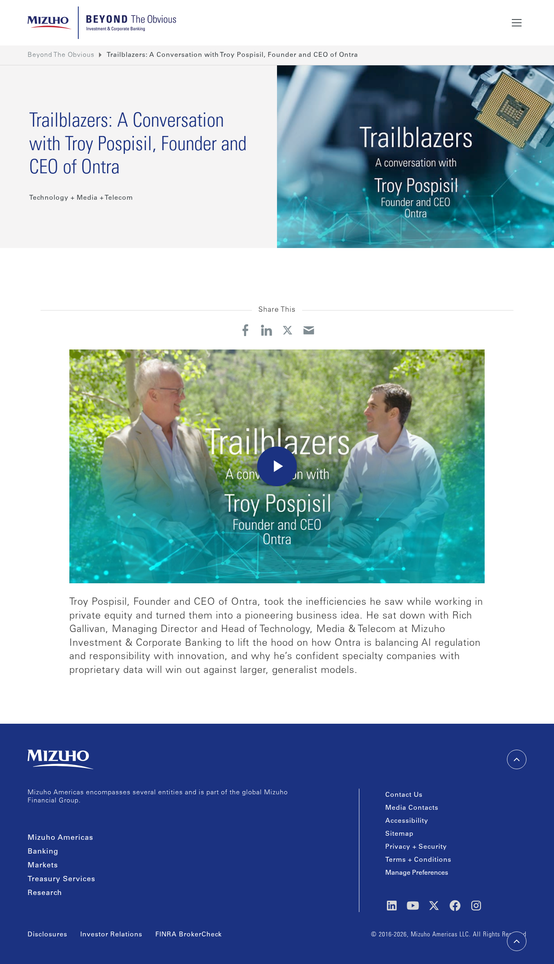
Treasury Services (61, 879)
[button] (516, 22)
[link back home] (60, 759)
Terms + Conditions (418, 860)
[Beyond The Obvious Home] (130, 22)
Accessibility (406, 821)
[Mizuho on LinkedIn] (391, 905)
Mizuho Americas (60, 838)
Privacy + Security (416, 847)
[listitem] (232, 55)
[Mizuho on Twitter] (433, 905)
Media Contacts (411, 808)
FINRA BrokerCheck (188, 935)
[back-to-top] (516, 941)
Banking (43, 852)
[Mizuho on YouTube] (412, 905)
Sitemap (399, 834)
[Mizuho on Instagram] (476, 905)
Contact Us (404, 795)
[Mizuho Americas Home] (49, 22)
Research (45, 893)
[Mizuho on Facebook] (455, 905)
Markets (43, 865)
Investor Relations (111, 935)
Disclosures (47, 935)
